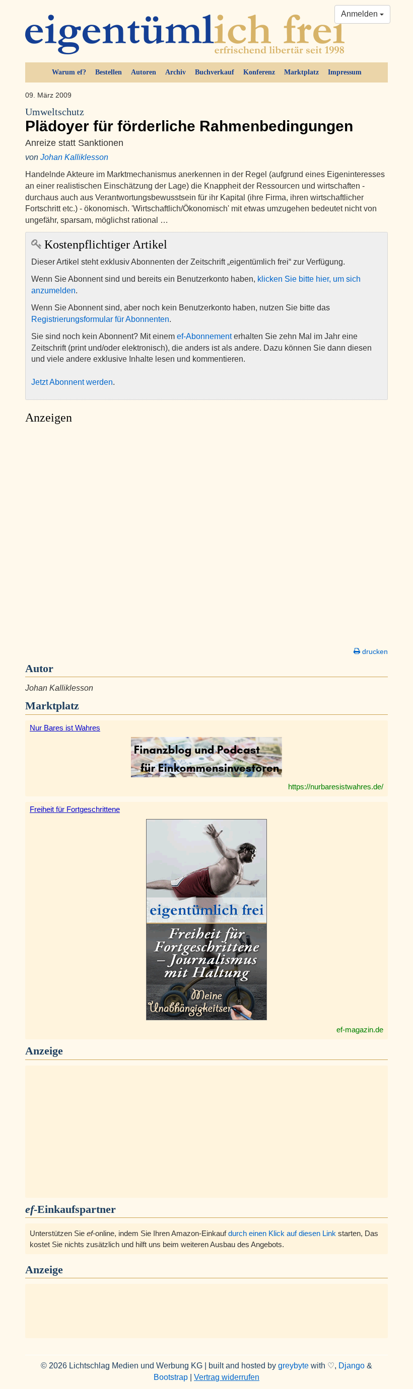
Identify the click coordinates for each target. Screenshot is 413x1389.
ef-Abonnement (204, 336)
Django (351, 1365)
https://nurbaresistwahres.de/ (335, 786)
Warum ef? (69, 72)
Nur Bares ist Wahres (65, 727)
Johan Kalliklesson (74, 157)
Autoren (143, 72)
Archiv (175, 72)
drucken (374, 651)
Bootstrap (171, 1377)
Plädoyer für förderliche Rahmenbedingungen (189, 120)
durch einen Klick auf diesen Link (282, 1233)
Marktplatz (301, 72)
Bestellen (108, 72)
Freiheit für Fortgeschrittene (75, 809)
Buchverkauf (214, 72)
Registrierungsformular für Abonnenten (100, 319)
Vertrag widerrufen (226, 1377)
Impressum (345, 72)
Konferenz (259, 72)
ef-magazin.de (359, 1029)
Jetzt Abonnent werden (72, 382)
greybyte (293, 1365)
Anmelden (360, 14)
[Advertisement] (206, 538)
